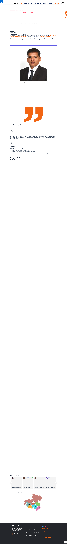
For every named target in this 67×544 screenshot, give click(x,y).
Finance (27, 533)
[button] (32, 3)
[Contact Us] (66, 17)
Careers (35, 536)
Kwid (34, 529)
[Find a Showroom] (66, 12)
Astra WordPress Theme (42, 521)
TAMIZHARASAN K (28, 477)
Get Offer (35, 533)
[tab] (15, 13)
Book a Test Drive (36, 532)
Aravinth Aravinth (39, 477)
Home (27, 526)
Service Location (28, 529)
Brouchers (35, 535)
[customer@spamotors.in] (12, 534)
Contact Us (35, 538)
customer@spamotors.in (16, 534)
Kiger (34, 526)
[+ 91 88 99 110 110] (12, 533)
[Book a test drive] (66, 10)
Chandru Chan (50, 477)
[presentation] (11, 474)
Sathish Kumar (16, 477)
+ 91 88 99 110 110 (16, 533)
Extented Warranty (28, 532)
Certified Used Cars (29, 535)
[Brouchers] (66, 13)
